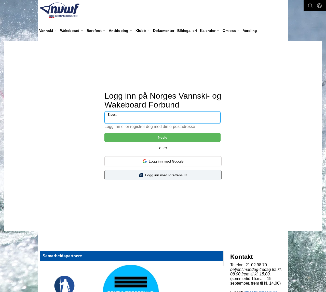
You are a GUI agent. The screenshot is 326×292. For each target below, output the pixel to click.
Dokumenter (163, 31)
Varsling (250, 31)
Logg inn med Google (166, 161)
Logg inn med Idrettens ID (166, 175)
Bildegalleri (187, 31)
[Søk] (310, 5)
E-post (111, 114)
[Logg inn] (319, 5)
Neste (162, 137)
